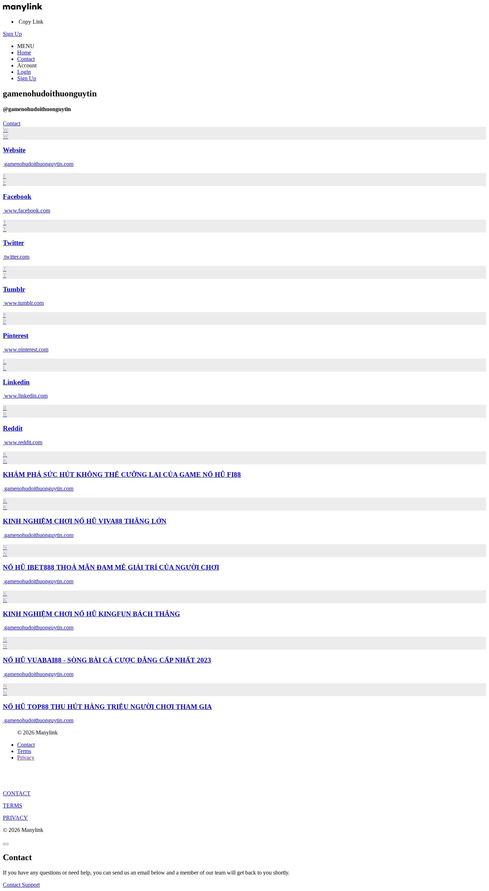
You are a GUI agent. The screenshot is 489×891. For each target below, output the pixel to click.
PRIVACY (15, 818)
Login (24, 72)
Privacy (25, 758)
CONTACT (16, 793)
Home (24, 52)
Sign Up (12, 34)
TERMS (12, 806)
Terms (24, 751)
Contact (26, 59)
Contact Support (21, 885)
